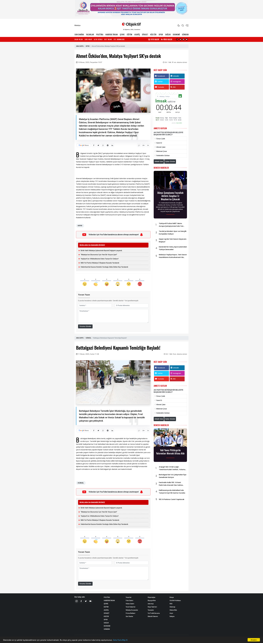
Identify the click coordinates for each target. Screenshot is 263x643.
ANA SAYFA (80, 46)
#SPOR (80, 225)
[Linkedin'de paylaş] (112, 145)
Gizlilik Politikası (175, 600)
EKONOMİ (176, 34)
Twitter (160, 82)
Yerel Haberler (131, 607)
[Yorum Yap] (139, 145)
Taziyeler (151, 610)
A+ (144, 145)
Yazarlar (129, 597)
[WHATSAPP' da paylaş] (103, 145)
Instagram (177, 82)
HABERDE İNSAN (111, 34)
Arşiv (171, 613)
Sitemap (172, 607)
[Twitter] (180, 39)
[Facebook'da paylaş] (94, 145)
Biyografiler (152, 600)
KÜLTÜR (153, 34)
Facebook (161, 76)
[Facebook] (177, 39)
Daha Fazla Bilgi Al (120, 640)
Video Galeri (130, 604)
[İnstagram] (76, 601)
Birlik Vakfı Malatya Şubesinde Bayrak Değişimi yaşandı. (101, 251)
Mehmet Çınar (161, 151)
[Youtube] (186, 39)
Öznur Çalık (160, 139)
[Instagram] (183, 39)
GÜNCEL (88, 338)
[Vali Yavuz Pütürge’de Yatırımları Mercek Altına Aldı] (170, 438)
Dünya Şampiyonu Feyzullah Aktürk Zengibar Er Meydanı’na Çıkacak (170, 196)
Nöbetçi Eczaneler (132, 610)
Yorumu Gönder (85, 326)
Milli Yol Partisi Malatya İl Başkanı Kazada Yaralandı (100, 263)
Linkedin (176, 76)
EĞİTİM (129, 34)
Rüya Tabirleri (152, 607)
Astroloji (151, 604)
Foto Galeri (129, 600)
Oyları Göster (170, 161)
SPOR (161, 34)
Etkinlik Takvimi (153, 616)
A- (148, 145)
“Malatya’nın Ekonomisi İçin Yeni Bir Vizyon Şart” (99, 255)
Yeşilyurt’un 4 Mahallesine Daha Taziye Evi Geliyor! (100, 259)
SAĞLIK (168, 34)
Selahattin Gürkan (163, 155)
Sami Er (159, 143)
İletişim (172, 616)
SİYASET (145, 34)
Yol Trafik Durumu (154, 613)
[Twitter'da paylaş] (98, 145)
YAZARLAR (90, 34)
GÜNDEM (185, 34)
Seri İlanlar (129, 616)
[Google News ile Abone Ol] (84, 145)
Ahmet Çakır (161, 147)
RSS (174, 87)
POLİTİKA (99, 34)
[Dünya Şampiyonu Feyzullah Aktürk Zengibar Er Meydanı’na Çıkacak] (170, 181)
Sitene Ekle (173, 610)
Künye (172, 597)
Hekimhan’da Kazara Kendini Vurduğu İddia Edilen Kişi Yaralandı (104, 267)
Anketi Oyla (159, 161)
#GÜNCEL (81, 483)
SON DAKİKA (79, 34)
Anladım (254, 639)
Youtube (161, 87)
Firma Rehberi (130, 613)
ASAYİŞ (137, 34)
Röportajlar (151, 597)
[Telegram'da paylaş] (107, 145)
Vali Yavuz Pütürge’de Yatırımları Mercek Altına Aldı (170, 451)
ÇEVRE (122, 34)
